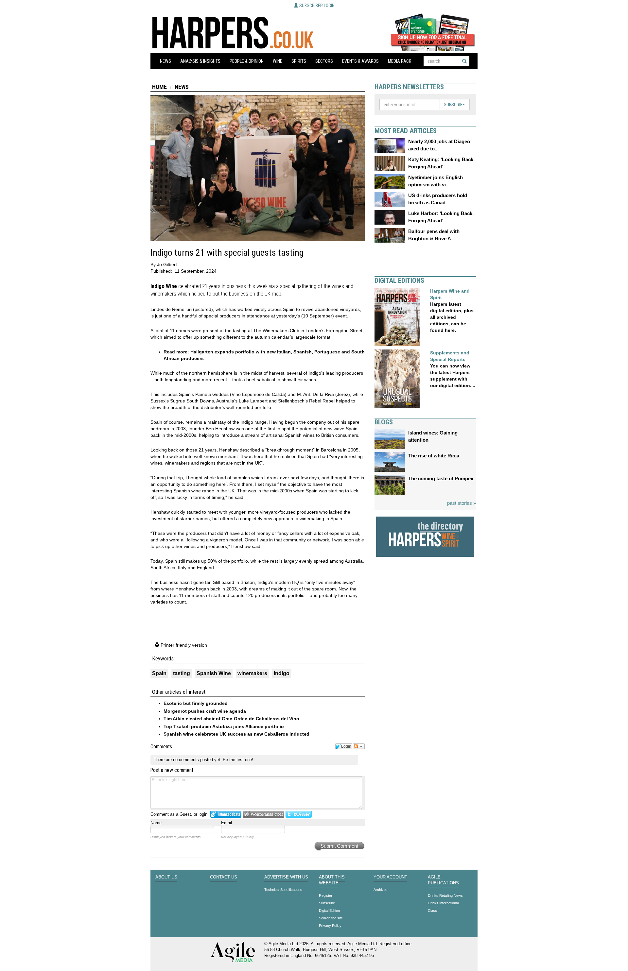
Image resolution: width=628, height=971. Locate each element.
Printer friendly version (183, 645)
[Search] (464, 61)
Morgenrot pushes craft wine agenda (205, 711)
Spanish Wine (214, 673)
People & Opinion (247, 61)
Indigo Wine (163, 286)
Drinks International (443, 903)
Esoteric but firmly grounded (196, 703)
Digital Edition (329, 910)
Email (226, 822)
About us (166, 877)
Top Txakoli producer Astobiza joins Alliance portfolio (224, 726)
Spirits (298, 61)
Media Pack (399, 61)
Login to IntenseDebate (225, 814)
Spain (159, 673)
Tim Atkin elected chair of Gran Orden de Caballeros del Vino (231, 718)
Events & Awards (360, 61)
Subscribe (454, 104)
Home (159, 86)
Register (325, 895)
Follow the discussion (359, 746)
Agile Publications (443, 880)
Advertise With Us (286, 877)
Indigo (281, 673)
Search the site (331, 918)
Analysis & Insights (200, 61)
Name (156, 822)
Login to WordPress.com (263, 814)
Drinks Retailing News (445, 895)
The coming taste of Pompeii (440, 478)
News (165, 61)
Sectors (324, 61)
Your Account (390, 877)
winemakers (252, 673)
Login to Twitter (299, 814)
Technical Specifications (283, 890)
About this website (332, 880)
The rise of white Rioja (433, 455)
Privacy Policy (330, 926)
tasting (181, 673)
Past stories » (461, 503)
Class (432, 910)
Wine (277, 61)
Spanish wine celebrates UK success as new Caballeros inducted (236, 734)
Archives (381, 890)
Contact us (223, 877)
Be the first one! (238, 759)
